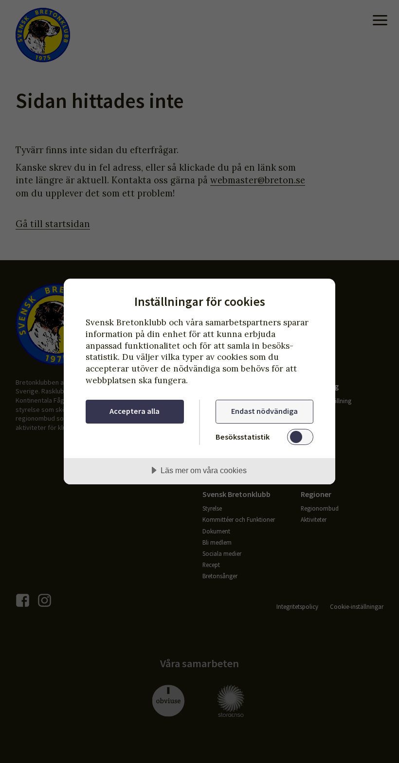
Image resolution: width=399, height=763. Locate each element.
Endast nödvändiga (264, 411)
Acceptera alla (134, 411)
